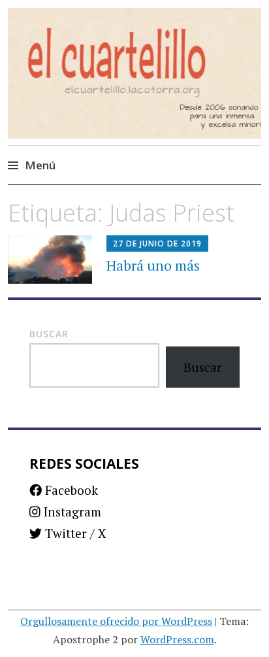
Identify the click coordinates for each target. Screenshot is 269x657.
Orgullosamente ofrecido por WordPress (116, 621)
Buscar (49, 334)
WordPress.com (177, 639)
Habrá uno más (153, 265)
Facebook (70, 490)
